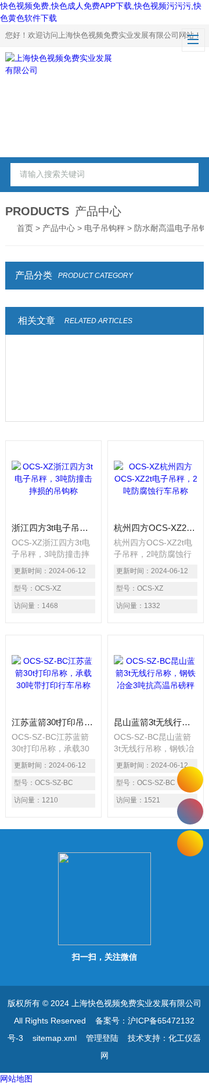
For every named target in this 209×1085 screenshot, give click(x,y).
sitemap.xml (55, 1038)
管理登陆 (102, 1038)
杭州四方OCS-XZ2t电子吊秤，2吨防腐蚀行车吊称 (155, 528)
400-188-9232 (190, 811)
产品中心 (58, 228)
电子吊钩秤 (104, 228)
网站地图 (16, 1078)
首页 (25, 228)
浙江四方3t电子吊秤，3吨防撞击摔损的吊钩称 (53, 528)
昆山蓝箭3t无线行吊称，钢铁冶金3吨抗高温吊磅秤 (155, 722)
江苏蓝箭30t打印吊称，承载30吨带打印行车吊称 (53, 722)
